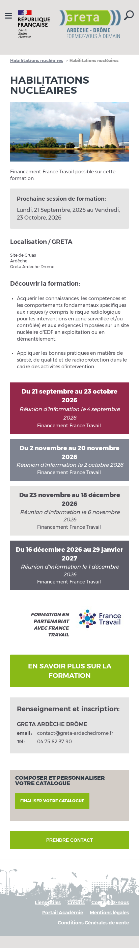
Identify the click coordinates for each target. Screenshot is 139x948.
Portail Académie (62, 913)
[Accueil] (69, 24)
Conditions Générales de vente (93, 923)
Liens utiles (48, 902)
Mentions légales (109, 913)
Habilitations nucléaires (36, 60)
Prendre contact (69, 840)
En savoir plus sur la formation (69, 671)
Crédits (76, 902)
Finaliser (52, 800)
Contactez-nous (110, 902)
